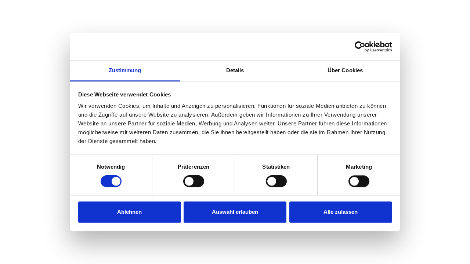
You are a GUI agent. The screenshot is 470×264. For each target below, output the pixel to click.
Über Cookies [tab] (345, 70)
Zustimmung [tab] (125, 70)
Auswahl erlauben (235, 212)
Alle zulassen (340, 212)
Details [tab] (235, 70)
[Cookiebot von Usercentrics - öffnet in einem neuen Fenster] (360, 46)
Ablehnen (129, 212)
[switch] (193, 181)
